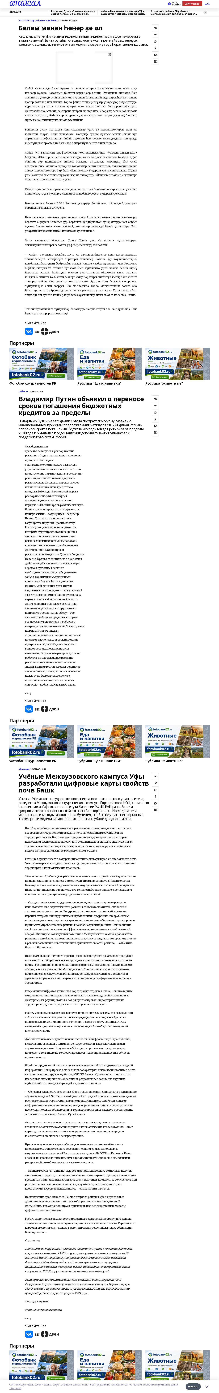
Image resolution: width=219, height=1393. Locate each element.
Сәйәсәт (23, 391)
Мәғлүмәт (24, 769)
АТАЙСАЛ (24, 3)
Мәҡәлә (15, 11)
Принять (193, 1386)
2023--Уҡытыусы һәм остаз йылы (38, 20)
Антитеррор (192, 3)
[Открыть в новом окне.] (32, 331)
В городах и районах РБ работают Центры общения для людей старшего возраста (173, 12)
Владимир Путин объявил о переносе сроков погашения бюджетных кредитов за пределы (73, 12)
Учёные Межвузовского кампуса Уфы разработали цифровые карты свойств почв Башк (124, 12)
